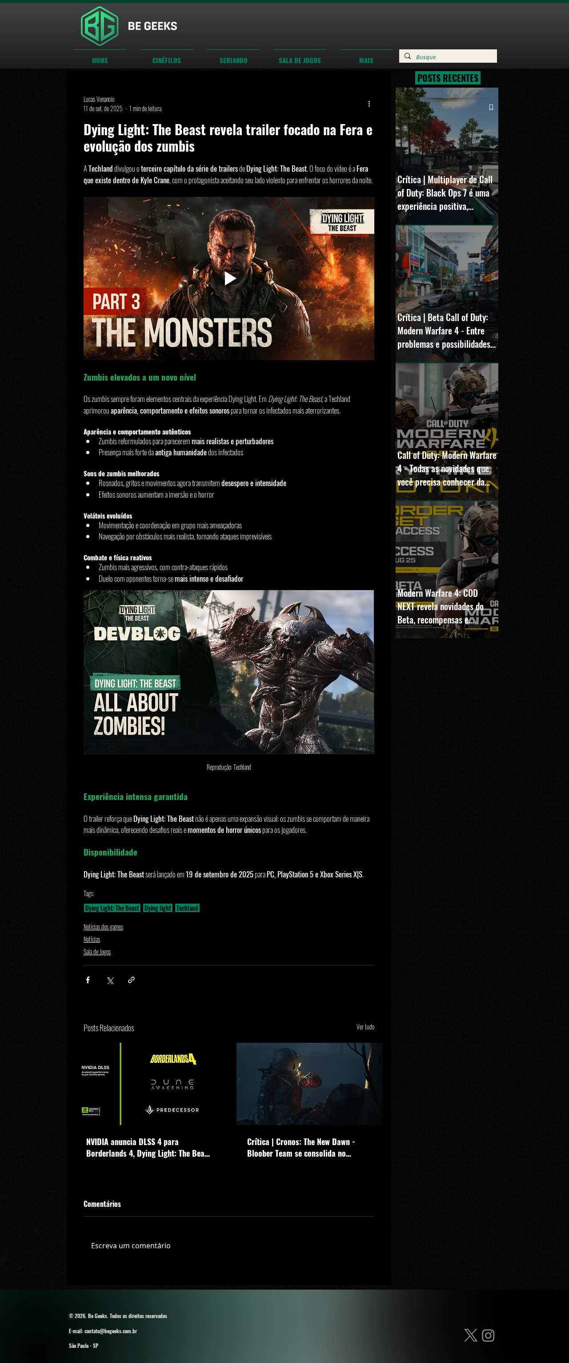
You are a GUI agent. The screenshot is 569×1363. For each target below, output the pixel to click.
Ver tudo (365, 1026)
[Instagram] (488, 1335)
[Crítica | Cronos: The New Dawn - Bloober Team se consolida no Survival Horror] (309, 1084)
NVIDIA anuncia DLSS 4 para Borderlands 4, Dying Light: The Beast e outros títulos (148, 1147)
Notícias (92, 939)
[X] (471, 1335)
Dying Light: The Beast (112, 908)
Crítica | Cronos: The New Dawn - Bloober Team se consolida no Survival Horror (301, 1147)
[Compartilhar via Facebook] (88, 980)
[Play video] (229, 279)
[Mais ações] (369, 103)
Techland (187, 908)
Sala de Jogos (97, 951)
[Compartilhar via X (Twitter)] (109, 980)
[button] (166, 56)
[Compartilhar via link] (131, 980)
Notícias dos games (103, 926)
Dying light (157, 908)
